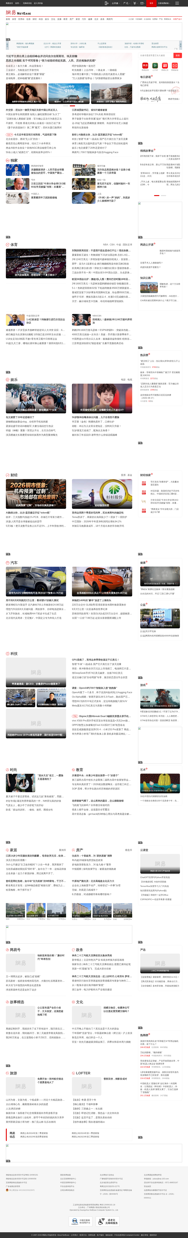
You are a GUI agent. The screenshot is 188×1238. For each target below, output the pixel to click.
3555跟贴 (167, 1056)
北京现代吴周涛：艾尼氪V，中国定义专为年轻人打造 (34, 618)
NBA (105, 244)
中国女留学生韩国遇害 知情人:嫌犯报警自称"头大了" (33, 114)
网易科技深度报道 (105, 47)
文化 (53, 19)
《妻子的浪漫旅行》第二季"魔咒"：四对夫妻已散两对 (34, 127)
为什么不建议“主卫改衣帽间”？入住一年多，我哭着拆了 (35, 864)
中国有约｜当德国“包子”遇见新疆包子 (91, 78)
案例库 (62, 850)
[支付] (135, 3)
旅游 (13, 1073)
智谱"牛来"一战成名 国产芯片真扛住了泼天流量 (96, 664)
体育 (14, 19)
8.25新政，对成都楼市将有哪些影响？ (92, 894)
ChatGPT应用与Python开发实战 (155, 877)
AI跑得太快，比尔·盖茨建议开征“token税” (28, 512)
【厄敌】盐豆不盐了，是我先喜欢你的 (92, 1117)
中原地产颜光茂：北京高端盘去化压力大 (93, 881)
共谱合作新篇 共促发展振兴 (86, 70)
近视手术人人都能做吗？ (151, 263)
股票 (123, 475)
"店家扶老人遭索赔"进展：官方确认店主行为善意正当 (34, 118)
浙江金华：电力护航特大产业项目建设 (92, 989)
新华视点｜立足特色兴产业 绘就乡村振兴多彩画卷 (98, 960)
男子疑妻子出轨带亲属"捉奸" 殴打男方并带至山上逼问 (100, 118)
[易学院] (150, 99)
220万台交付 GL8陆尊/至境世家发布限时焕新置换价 (99, 604)
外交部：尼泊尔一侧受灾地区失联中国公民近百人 (32, 110)
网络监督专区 (172, 12)
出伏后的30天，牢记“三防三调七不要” (157, 593)
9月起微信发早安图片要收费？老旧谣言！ (159, 90)
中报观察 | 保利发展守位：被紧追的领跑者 (94, 869)
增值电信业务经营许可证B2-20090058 (21, 1179)
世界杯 (21, 19)
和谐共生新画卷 (80, 127)
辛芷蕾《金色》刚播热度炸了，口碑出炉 (93, 421)
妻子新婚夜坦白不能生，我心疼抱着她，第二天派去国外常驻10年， (159, 157)
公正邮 (131, 19)
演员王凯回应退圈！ (16, 860)
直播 (59, 19)
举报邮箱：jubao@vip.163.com (156, 1179)
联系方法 (83, 1235)
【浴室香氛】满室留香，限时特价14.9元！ (159, 977)
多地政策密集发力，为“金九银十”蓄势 (91, 864)
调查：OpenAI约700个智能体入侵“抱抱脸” (94, 688)
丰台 (28, 919)
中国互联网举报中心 (68, 1183)
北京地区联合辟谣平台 (109, 1183)
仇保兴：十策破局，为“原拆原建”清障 (92, 855)
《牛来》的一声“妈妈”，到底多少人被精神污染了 (113, 199)
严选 (161, 19)
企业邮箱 (147, 19)
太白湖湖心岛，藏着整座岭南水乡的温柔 (27, 1104)
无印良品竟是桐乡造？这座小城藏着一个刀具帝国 (113, 171)
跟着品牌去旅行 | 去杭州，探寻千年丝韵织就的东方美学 (35, 1117)
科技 (41, 19)
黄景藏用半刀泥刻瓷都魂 (44, 197)
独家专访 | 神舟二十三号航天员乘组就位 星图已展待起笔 (101, 964)
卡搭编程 (138, 19)
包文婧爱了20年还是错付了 (20, 417)
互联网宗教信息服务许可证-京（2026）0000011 (159, 1196)
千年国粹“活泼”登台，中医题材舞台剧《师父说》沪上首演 (102, 1033)
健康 (90, 19)
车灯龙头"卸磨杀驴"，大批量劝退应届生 (165, 483)
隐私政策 (109, 1235)
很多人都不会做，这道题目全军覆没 (91, 809)
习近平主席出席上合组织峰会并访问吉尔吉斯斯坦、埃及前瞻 (41, 56)
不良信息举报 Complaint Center (126, 1235)
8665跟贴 (164, 1047)
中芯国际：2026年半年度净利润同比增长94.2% (96, 521)
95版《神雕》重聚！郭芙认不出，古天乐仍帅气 (31, 430)
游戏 (143, 685)
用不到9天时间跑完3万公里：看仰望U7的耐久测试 (32, 600)
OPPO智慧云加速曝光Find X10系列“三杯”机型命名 (98, 725)
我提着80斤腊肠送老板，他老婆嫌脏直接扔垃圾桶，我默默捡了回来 (160, 166)
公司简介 (74, 1235)
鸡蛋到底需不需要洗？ (150, 267)
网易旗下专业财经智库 (25, 43)
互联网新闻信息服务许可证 (16, 1183)
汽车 (84, 19)
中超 (118, 244)
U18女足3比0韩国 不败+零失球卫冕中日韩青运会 (31, 339)
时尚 (13, 770)
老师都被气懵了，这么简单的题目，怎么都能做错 (98, 801)
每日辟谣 (145, 77)
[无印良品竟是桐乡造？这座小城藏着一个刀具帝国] (83, 170)
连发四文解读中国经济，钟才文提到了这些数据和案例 (34, 66)
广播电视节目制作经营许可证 (111, 1179)
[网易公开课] (116, 3)
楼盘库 (128, 850)
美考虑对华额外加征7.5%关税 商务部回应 (93, 114)
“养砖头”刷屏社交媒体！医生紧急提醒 (157, 589)
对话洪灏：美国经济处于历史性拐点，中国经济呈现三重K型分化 (165, 492)
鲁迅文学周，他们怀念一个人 (87, 1037)
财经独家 (145, 475)
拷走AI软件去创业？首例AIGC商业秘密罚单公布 (31, 148)
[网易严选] (126, 3)
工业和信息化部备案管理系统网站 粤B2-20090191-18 (94, 1205)
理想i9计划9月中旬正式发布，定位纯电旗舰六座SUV (99, 701)
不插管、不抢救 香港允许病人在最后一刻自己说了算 (33, 123)
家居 (78, 19)
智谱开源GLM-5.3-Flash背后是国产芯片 (101, 152)
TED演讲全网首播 (23, 47)
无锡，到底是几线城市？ (85, 890)
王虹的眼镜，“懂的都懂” (151, 1052)
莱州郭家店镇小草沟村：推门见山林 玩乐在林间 (31, 1122)
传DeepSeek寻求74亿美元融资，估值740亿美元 (97, 673)
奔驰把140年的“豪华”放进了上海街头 (91, 600)
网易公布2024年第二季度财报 (34, 1133)
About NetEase (63, 1235)
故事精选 (17, 1002)
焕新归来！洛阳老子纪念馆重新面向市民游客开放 (32, 1113)
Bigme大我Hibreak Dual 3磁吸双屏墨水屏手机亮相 (105, 716)
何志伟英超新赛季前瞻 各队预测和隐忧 (98, 143)
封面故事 (47, 47)
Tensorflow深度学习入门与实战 (154, 886)
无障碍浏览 (27, 3)
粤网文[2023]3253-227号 (110, 1186)
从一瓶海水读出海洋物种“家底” (88, 985)
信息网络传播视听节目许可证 (155, 1190)
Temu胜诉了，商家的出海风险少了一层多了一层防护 (99, 517)
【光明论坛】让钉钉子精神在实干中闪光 (93, 66)
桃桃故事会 (146, 150)
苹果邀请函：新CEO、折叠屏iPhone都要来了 (102, 139)
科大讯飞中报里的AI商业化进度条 (23, 985)
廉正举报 (144, 1235)
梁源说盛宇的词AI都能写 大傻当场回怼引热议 (29, 426)
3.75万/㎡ (62, 919)
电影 (123, 379)
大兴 (94, 919)
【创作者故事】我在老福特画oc (88, 1122)
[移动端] (107, 3)
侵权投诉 (153, 1235)
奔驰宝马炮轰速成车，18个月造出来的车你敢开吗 (98, 526)
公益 (143, 604)
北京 (96, 19)
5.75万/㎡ (108, 919)
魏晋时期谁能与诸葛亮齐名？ (170, 252)
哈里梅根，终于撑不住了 (19, 890)
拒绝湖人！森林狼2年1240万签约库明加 (112, 321)
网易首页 (9, 3)
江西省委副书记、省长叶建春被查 (89, 110)
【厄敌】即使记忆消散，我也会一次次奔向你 (95, 1113)
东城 (115, 919)
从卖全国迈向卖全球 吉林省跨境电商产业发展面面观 (33, 74)
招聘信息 (91, 1235)
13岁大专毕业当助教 (78, 47)
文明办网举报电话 (67, 1190)
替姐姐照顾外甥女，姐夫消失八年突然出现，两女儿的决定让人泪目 (158, 183)
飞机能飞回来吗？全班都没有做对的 (91, 805)
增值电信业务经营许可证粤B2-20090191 (22, 1175)
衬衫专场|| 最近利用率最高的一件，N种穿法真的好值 (33, 801)
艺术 (143, 769)
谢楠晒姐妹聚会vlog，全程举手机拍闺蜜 (27, 421)
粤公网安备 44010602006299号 (22, 1190)
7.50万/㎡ (42, 919)
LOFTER (83, 1073)
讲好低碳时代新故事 (132, 43)
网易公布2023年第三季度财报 (85, 1137)
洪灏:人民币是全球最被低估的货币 (24, 521)
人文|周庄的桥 (13, 1108)
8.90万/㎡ (21, 919)
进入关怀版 (38, 3)
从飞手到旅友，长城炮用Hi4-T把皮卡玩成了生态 (31, 613)
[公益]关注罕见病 (148, 631)
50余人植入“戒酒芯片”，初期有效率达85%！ (29, 152)
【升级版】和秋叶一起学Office (154, 895)
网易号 (110, 19)
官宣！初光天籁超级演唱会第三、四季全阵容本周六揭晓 (101, 1042)
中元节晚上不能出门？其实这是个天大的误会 (95, 1028)
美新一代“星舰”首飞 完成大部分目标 (91, 968)
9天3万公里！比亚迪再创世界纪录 (90, 609)
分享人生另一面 (158, 43)
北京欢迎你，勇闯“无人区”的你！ (23, 139)
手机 (75, 716)
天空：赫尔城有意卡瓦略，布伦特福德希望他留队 (98, 301)
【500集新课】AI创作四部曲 (153, 882)
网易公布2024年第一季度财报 (85, 1133)
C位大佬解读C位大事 (106, 43)
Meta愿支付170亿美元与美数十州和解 (92, 705)
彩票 (28, 19)
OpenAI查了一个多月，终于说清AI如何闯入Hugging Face (102, 692)
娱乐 (47, 19)
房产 (72, 19)
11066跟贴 (166, 1067)
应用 (17, 3)
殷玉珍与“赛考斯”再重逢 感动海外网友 (92, 74)
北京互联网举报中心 (68, 1179)
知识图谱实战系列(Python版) (153, 890)
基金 (129, 475)
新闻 (8, 19)
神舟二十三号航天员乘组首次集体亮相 (92, 955)
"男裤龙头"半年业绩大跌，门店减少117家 (165, 510)
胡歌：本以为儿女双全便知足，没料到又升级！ (96, 426)
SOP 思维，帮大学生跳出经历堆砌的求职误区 (96, 788)
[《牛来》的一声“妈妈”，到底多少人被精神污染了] (83, 198)
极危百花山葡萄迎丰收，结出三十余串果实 (28, 143)
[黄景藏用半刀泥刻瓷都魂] (17, 198)
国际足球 (127, 244)
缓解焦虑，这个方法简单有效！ (170, 285)
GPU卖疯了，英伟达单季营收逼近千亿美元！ (95, 659)
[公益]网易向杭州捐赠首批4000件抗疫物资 (159, 636)
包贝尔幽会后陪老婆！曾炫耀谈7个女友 (99, 148)
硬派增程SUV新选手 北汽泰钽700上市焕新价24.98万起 (35, 604)
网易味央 (167, 19)
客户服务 (100, 1235)
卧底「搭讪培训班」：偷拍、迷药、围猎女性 (29, 809)
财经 (35, 19)
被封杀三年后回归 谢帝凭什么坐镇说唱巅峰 (94, 435)
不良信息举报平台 (67, 1186)
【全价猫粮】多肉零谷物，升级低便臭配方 (159, 986)
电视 (129, 379)
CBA (112, 244)
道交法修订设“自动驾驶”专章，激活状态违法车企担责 (99, 677)
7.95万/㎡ (87, 919)
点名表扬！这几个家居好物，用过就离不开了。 (30, 873)
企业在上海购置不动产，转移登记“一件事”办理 (96, 885)
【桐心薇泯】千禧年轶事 (85, 1104)
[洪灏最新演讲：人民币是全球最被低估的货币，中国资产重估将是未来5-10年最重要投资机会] (17, 170)
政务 (102, 19)
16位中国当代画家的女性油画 (153, 796)
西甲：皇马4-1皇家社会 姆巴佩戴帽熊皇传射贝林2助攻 (100, 263)
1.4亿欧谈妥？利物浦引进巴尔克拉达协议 (45, 321)
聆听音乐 (74, 43)
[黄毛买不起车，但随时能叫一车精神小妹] (83, 184)
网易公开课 (146, 244)
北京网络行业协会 (107, 1175)
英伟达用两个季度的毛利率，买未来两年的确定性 (98, 512)
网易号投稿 (173, 99)
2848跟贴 (165, 1078)
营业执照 (147, 1186)
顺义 (49, 919)
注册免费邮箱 (163, 3)
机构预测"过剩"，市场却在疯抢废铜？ (98, 134)
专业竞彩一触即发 (159, 47)
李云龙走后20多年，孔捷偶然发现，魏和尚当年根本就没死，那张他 (160, 174)
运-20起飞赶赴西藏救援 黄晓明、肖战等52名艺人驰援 (100, 123)
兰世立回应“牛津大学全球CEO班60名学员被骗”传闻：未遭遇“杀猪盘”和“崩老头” (48, 185)
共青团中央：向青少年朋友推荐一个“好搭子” (95, 775)
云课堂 (144, 850)
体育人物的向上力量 (132, 47)
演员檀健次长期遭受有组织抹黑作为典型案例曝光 (32, 435)
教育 (65, 19)
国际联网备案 (65, 1175)
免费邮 (155, 19)
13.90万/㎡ (128, 919)
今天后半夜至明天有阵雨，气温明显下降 (35, 134)
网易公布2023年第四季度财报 (34, 1137)
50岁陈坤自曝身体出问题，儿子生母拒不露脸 (95, 417)
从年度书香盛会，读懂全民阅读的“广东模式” (29, 78)
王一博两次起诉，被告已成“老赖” (23, 976)
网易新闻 (18, 12)
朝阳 (7, 919)
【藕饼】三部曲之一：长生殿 (87, 1108)
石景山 (74, 919)
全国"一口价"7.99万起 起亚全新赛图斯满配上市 (96, 618)
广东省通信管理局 (13, 1186)
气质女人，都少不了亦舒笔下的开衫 (24, 805)
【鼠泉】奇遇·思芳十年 (84, 1100)
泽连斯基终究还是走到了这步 (21, 989)
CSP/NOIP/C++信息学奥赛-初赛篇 (156, 899)
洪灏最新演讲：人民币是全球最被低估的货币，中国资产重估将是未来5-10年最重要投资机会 (47, 171)
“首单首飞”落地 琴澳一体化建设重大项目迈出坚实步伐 (34, 70)
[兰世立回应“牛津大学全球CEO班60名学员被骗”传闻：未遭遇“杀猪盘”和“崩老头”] (17, 184)
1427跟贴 (164, 1095)
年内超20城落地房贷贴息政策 (87, 860)
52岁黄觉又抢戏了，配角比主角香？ (91, 430)
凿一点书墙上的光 (50, 43)
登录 (151, 3)
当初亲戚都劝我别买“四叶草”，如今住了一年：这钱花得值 (36, 869)
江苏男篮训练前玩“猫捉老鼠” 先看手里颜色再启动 (97, 343)
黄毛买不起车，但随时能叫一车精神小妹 (113, 185)
